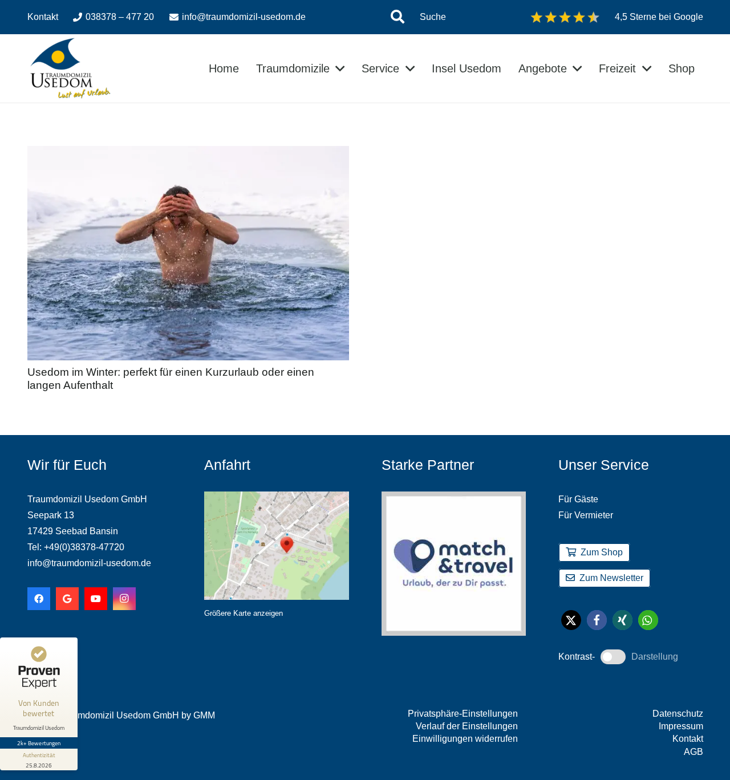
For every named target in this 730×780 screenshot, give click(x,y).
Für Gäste (578, 499)
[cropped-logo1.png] (70, 68)
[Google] (67, 598)
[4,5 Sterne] (564, 17)
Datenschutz (677, 713)
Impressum (681, 726)
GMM (204, 715)
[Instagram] (124, 598)
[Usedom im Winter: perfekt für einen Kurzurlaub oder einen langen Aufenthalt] (188, 154)
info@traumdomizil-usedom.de (89, 563)
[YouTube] (95, 598)
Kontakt (687, 739)
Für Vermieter (585, 515)
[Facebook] (38, 598)
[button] (397, 17)
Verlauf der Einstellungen (467, 726)
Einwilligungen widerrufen (465, 739)
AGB (693, 752)
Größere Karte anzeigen (243, 613)
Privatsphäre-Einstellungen (463, 713)
